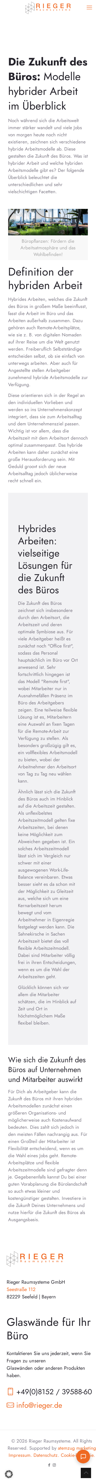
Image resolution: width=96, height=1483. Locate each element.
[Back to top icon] (86, 1473)
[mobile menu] (89, 7)
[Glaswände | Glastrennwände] (48, 7)
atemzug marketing (77, 1448)
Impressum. (20, 1455)
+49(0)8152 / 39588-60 (54, 1391)
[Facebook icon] (49, 1465)
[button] (9, 1474)
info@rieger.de (39, 1405)
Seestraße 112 (21, 1289)
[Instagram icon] (54, 1465)
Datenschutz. (46, 1455)
